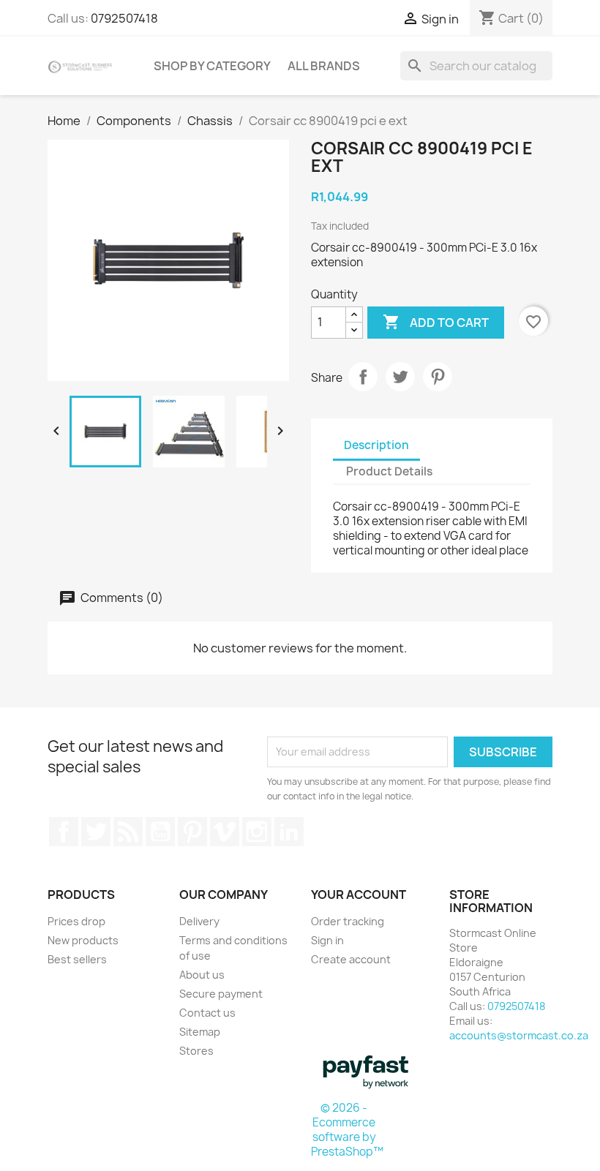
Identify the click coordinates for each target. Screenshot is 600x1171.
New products (83, 940)
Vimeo (224, 831)
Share (363, 376)
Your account (358, 894)
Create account (351, 959)
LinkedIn (289, 831)
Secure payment (221, 994)
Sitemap (199, 1032)
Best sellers (77, 959)
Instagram (256, 831)
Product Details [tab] (389, 471)
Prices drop (76, 921)
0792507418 (124, 18)
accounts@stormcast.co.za (518, 1035)
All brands (324, 66)
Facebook (63, 831)
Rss (128, 831)
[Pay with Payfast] (366, 1071)
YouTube (160, 831)
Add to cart (436, 322)
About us (202, 975)
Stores (196, 1051)
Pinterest (437, 376)
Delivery (199, 921)
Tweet (400, 376)
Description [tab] (376, 445)
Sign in (327, 940)
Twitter (95, 831)
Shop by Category (212, 66)
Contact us (207, 1013)
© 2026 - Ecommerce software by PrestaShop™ (347, 1129)
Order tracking (347, 921)
